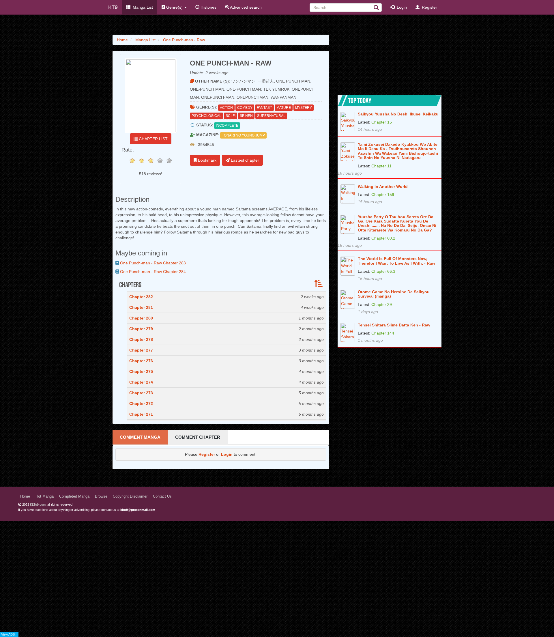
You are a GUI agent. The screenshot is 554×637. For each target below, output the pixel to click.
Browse (101, 496)
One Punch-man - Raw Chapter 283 (152, 263)
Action (226, 108)
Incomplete (227, 126)
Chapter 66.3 (383, 271)
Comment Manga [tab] (140, 437)
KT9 (113, 7)
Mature (283, 108)
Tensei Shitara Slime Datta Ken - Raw (394, 325)
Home (25, 496)
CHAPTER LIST (153, 139)
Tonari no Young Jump (243, 135)
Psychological (206, 116)
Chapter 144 (382, 333)
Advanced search (245, 7)
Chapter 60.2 (383, 238)
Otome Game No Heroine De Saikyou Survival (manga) (394, 294)
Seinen (246, 116)
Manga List (141, 7)
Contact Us (162, 496)
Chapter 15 (381, 122)
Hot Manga (44, 496)
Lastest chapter (244, 160)
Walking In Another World (383, 186)
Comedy (244, 108)
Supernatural (271, 116)
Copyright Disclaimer (130, 496)
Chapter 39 (381, 304)
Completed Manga (74, 496)
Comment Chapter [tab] (197, 437)
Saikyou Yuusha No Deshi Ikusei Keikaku (398, 114)
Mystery (303, 108)
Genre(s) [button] (174, 7)
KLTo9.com (38, 504)
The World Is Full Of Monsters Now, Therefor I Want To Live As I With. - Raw (396, 261)
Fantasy (264, 108)
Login (400, 7)
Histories (207, 7)
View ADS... (9, 634)
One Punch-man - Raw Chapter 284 (152, 271)
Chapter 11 (381, 166)
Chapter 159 (382, 194)
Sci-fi (230, 116)
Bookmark (206, 160)
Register (428, 7)
